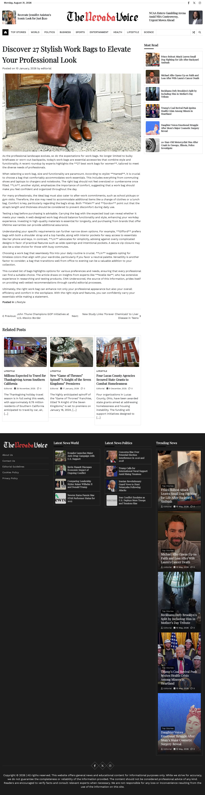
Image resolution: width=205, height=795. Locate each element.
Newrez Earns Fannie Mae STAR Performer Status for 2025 (81, 498)
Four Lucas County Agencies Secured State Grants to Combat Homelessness (115, 379)
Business (65, 32)
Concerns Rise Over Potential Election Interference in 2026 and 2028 (131, 456)
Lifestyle (133, 32)
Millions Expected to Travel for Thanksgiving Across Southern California (25, 379)
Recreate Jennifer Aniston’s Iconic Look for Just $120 (34, 16)
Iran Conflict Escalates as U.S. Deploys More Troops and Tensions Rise (132, 500)
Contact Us (8, 461)
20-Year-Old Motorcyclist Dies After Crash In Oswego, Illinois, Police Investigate (179, 145)
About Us (7, 455)
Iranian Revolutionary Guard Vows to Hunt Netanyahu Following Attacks (130, 486)
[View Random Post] (194, 32)
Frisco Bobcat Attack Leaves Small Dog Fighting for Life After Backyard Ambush (180, 59)
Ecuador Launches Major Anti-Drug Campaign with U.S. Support (81, 455)
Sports (80, 32)
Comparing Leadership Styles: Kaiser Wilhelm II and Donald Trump (80, 484)
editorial (46, 68)
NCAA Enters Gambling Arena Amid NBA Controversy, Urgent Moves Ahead (167, 16)
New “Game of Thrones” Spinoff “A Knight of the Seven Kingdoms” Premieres (70, 379)
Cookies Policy (10, 472)
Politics (49, 32)
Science (149, 32)
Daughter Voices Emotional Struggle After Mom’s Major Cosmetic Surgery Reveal (180, 127)
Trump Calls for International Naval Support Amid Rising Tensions (133, 471)
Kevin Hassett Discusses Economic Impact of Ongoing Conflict (80, 469)
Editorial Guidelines (13, 466)
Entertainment (99, 32)
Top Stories (18, 32)
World (35, 32)
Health (117, 32)
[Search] (200, 32)
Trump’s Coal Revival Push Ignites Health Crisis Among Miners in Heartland (178, 110)
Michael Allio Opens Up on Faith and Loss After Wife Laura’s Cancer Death (180, 77)
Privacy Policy (10, 478)
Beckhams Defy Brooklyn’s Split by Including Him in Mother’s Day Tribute (179, 93)
